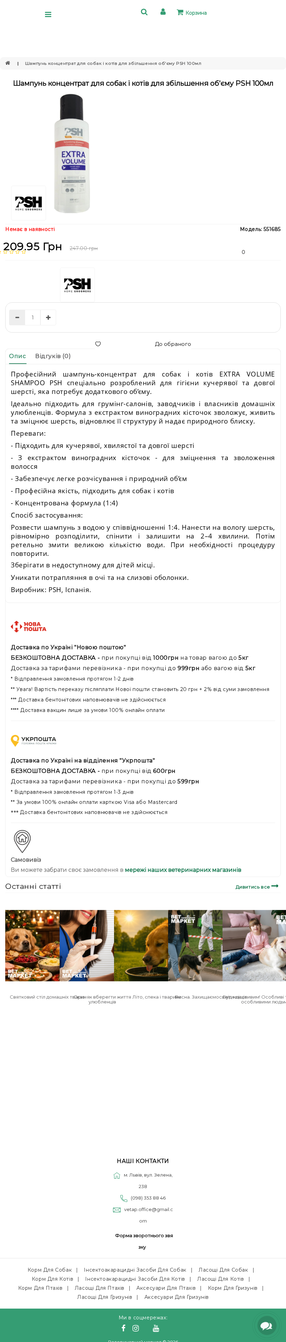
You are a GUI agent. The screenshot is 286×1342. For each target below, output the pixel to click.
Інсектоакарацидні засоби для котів (135, 1279)
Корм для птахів (40, 1288)
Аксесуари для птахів (166, 1288)
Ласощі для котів (220, 1279)
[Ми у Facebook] (124, 1329)
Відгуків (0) (53, 356)
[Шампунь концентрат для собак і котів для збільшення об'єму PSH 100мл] (71, 154)
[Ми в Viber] (147, 1329)
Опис (17, 356)
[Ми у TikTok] (164, 1329)
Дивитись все (254, 887)
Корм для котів (52, 1279)
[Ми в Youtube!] (157, 1329)
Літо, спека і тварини (157, 997)
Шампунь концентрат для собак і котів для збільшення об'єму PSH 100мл (113, 63)
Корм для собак (50, 1270)
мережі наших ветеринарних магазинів (182, 870)
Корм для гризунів (233, 1288)
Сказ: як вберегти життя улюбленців (102, 999)
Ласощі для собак (223, 1270)
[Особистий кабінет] (164, 12)
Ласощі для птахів (100, 1288)
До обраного (173, 344)
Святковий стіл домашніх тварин (48, 997)
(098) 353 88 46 (148, 1198)
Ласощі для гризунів (104, 1297)
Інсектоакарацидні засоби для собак (135, 1270)
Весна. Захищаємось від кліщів (211, 997)
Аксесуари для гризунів (176, 1297)
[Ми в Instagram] (137, 1329)
